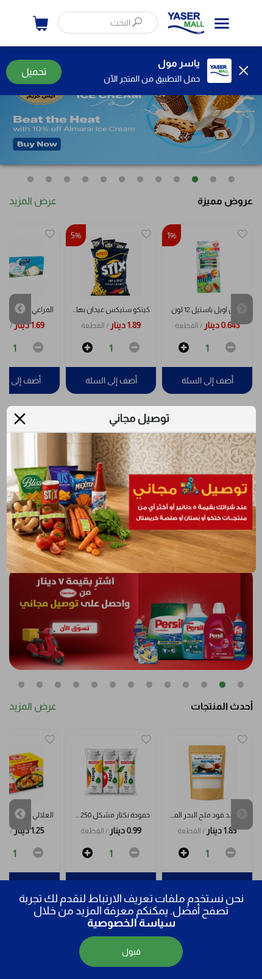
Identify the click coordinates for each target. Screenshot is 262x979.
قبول (131, 951)
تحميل (33, 71)
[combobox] (108, 23)
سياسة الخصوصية (131, 923)
